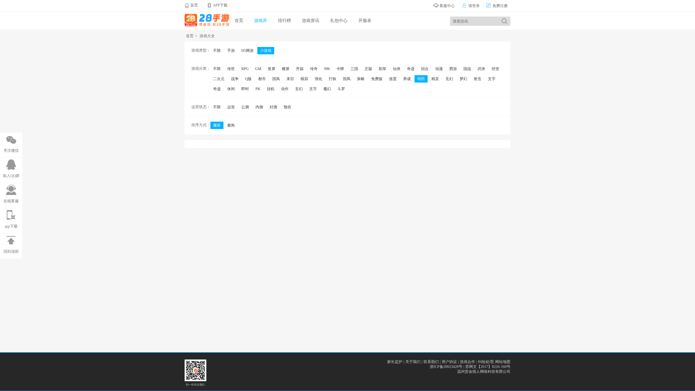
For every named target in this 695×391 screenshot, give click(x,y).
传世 (231, 69)
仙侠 (396, 69)
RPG (245, 69)
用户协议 (449, 362)
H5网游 (247, 51)
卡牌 (340, 69)
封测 (273, 107)
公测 (245, 107)
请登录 (471, 6)
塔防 (421, 79)
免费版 (377, 79)
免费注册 (497, 6)
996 (327, 69)
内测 (259, 107)
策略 (361, 79)
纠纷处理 (485, 362)
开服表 (364, 20)
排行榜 (284, 20)
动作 (285, 89)
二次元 (219, 79)
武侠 (481, 69)
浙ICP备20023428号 (446, 367)
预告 (287, 107)
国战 (467, 69)
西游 (453, 69)
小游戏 (265, 51)
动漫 (439, 69)
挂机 (270, 89)
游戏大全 (207, 36)
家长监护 (394, 362)
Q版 (248, 79)
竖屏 (271, 69)
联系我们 (431, 362)
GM (258, 69)
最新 (217, 125)
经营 (495, 69)
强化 (318, 79)
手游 (231, 51)
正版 (368, 69)
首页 (194, 5)
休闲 (231, 89)
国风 (276, 79)
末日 (290, 79)
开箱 (300, 69)
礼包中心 (339, 20)
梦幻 (463, 79)
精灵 (435, 79)
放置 (393, 79)
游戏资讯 (310, 20)
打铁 (332, 79)
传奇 (314, 69)
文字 (491, 79)
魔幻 (327, 89)
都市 (262, 79)
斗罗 (341, 89)
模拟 (304, 79)
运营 (231, 107)
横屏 (285, 69)
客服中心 (446, 6)
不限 (217, 51)
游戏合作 (467, 362)
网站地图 (502, 362)
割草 (382, 69)
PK (257, 89)
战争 (235, 79)
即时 (245, 89)
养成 (407, 79)
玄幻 (449, 79)
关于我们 (413, 362)
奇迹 (411, 69)
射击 (477, 79)
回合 (425, 69)
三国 (354, 69)
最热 (231, 125)
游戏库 (260, 20)
